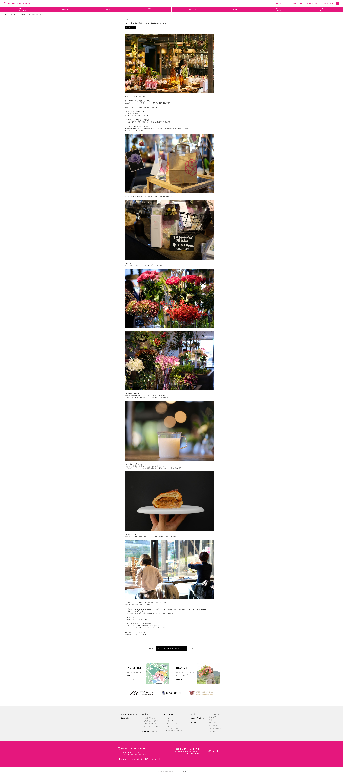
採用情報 (211, 720)
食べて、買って (193, 9)
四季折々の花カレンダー (150, 724)
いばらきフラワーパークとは (21, 9)
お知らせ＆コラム (14, 14)
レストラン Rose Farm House (174, 718)
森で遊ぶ (193, 714)
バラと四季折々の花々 (150, 718)
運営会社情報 (212, 723)
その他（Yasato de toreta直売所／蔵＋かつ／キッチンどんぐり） (174, 728)
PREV (151, 648)
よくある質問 (212, 717)
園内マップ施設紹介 (278, 9)
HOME (5, 14)
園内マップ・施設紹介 (197, 718)
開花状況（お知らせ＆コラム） (152, 721)
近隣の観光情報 (213, 725)
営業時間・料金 (64, 9)
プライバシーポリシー (215, 728)
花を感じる (107, 9)
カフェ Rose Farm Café (172, 724)
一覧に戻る (171, 648)
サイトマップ (212, 731)
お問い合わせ (213, 751)
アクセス (193, 722)
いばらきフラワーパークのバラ (152, 726)
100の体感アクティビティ (150, 9)
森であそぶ (235, 9)
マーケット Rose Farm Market (174, 721)
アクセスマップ (321, 9)
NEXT (192, 648)
